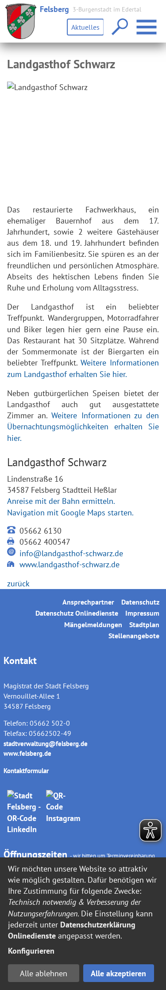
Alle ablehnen (43, 973)
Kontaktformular (26, 770)
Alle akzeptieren (118, 973)
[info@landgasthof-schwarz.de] (11, 553)
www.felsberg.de (27, 753)
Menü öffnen (158, 21)
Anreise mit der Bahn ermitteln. (61, 501)
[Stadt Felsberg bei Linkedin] (24, 812)
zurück (18, 583)
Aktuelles (85, 27)
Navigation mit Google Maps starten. (70, 512)
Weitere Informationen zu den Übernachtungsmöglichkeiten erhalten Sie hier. (83, 426)
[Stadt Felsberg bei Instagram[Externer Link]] (63, 812)
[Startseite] (20, 21)
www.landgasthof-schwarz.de (69, 564)
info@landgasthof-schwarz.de (71, 553)
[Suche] (119, 27)
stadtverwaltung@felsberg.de (46, 743)
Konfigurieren (31, 951)
